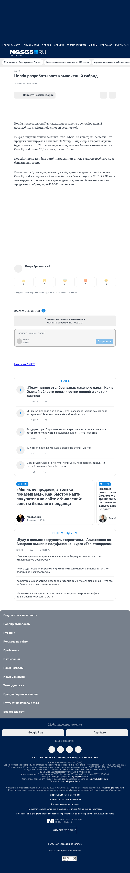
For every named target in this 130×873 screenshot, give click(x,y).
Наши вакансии (14, 676)
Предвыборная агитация (20, 694)
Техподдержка (13, 685)
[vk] (60, 749)
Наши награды (13, 668)
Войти (26, 343)
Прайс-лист (11, 650)
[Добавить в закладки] (103, 95)
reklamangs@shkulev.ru (113, 788)
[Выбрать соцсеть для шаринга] (112, 95)
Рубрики (9, 632)
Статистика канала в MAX (21, 703)
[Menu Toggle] (4, 53)
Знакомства (31, 45)
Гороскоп (106, 45)
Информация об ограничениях (65, 795)
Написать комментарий (38, 95)
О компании (11, 659)
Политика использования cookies (65, 799)
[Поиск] (110, 53)
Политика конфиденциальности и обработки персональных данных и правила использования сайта (65, 814)
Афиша (93, 45)
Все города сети (14, 711)
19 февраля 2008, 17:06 (25, 84)
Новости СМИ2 (24, 364)
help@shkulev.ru (72, 781)
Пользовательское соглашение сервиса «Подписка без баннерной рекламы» (65, 809)
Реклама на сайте (15, 641)
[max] (69, 749)
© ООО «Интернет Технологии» (65, 850)
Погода (46, 45)
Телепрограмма (76, 45)
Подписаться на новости (20, 615)
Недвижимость (11, 45)
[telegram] (51, 749)
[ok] (78, 749)
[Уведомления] (118, 53)
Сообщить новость (16, 624)
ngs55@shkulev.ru (80, 776)
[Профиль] (126, 53)
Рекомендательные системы (65, 804)
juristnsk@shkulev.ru (99, 779)
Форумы (59, 45)
